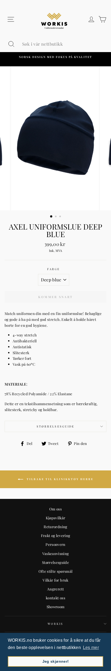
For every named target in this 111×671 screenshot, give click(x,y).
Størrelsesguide (55, 426)
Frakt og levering (55, 535)
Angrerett (55, 588)
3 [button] (60, 217)
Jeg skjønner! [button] (55, 661)
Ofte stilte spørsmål (56, 571)
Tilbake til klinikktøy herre (59, 479)
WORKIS (55, 624)
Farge (53, 269)
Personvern (55, 544)
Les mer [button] (91, 647)
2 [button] (56, 217)
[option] (55, 57)
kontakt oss (55, 597)
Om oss (55, 508)
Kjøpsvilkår (55, 517)
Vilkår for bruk (55, 580)
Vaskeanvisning (55, 553)
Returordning (55, 526)
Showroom (56, 606)
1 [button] (51, 216)
